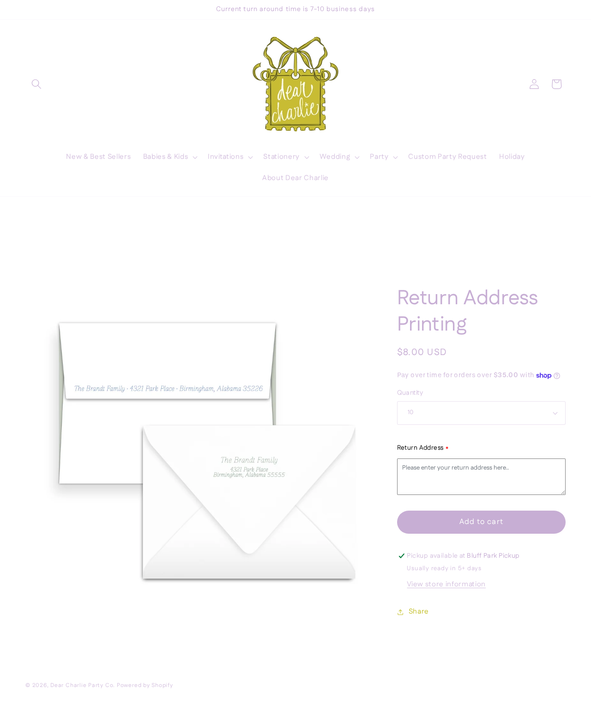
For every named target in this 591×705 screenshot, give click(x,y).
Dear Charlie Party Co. (82, 685)
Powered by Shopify (145, 685)
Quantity (410, 393)
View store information (446, 584)
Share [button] (419, 611)
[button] (36, 84)
